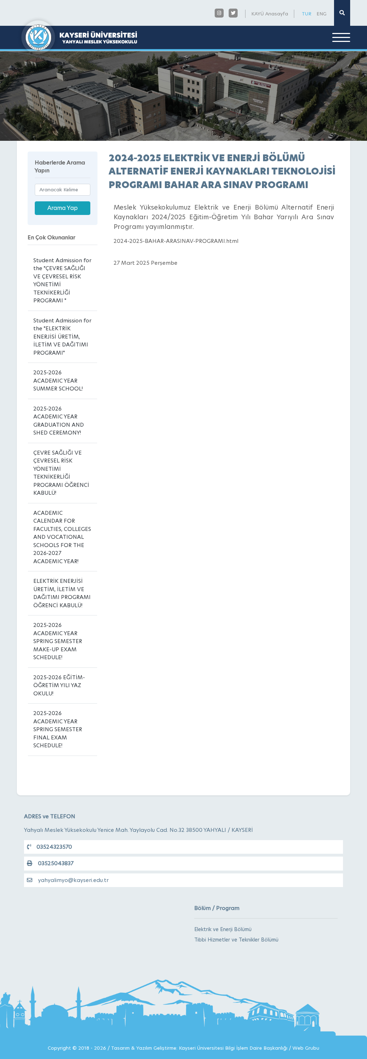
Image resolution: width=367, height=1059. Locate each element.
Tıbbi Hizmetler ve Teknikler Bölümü (236, 939)
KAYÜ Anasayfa (269, 13)
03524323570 (54, 846)
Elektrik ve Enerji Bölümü (223, 929)
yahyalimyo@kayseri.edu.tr (73, 880)
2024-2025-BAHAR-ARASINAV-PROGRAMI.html (176, 241)
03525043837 (55, 863)
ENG (321, 13)
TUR (306, 13)
